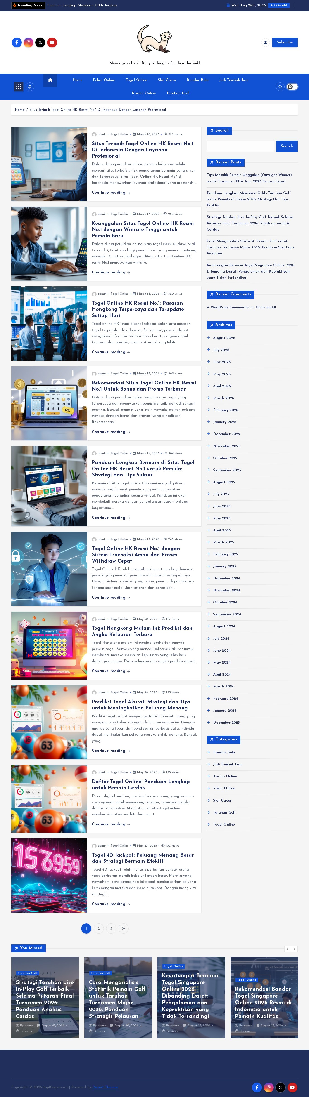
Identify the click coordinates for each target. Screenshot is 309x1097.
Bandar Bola (198, 80)
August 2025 (224, 482)
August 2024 (224, 626)
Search (222, 131)
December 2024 (226, 578)
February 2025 (225, 554)
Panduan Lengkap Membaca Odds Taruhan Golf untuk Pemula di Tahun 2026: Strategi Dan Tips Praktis (249, 199)
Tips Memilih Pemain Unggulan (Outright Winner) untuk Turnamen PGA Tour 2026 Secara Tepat (262, 1003)
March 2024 (223, 686)
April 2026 (222, 386)
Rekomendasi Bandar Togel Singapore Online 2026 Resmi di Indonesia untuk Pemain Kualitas (190, 1003)
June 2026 (221, 362)
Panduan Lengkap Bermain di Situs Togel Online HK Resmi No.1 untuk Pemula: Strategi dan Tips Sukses (143, 469)
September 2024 (227, 614)
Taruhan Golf (177, 93)
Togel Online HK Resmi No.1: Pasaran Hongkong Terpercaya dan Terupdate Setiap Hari (138, 309)
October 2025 (225, 458)
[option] (45, 997)
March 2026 (223, 398)
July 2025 (221, 494)
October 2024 (225, 602)
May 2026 (221, 374)
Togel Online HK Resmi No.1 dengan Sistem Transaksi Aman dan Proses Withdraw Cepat (136, 555)
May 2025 (221, 518)
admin (102, 134)
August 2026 (224, 338)
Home (78, 80)
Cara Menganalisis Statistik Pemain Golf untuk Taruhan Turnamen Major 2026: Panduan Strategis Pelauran (250, 247)
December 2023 (226, 723)
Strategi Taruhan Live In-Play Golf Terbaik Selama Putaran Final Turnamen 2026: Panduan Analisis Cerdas (250, 223)
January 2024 (224, 711)
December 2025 (226, 434)
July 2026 (221, 350)
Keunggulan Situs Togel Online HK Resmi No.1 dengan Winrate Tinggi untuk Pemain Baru (143, 230)
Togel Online (136, 80)
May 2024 (221, 662)
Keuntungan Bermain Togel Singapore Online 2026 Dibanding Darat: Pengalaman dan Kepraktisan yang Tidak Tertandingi (250, 271)
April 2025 (222, 530)
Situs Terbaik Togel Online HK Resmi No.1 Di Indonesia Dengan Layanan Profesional (98, 110)
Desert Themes (105, 1087)
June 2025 (221, 506)
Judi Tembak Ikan (234, 80)
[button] (287, 949)
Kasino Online (144, 93)
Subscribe (285, 42)
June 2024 (221, 650)
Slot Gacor (167, 80)
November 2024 (226, 590)
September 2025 (227, 470)
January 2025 (224, 566)
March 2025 (223, 542)
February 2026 (225, 410)
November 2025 (226, 446)
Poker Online (104, 80)
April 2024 (222, 674)
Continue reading (109, 193)
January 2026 (224, 422)
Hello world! (266, 307)
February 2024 (225, 699)
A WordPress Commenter (228, 307)
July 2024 (221, 638)
